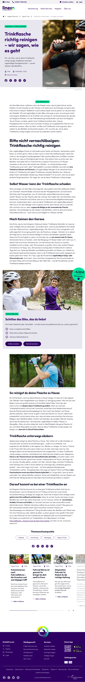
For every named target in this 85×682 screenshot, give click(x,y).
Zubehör (21, 538)
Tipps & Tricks (62, 538)
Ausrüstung (34, 538)
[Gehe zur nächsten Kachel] (73, 610)
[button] (79, 2)
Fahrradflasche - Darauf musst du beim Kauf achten (30, 521)
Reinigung (47, 538)
